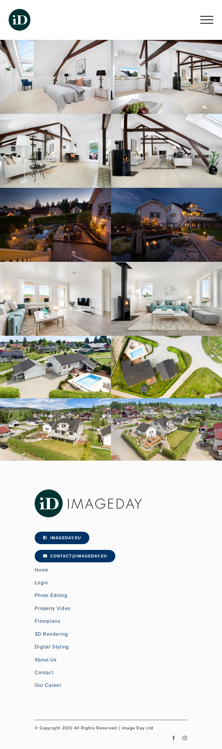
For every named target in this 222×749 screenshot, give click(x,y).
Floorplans (47, 621)
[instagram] (184, 738)
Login (41, 582)
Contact (44, 672)
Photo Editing (51, 595)
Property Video (53, 608)
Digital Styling (52, 646)
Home (42, 570)
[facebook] (173, 738)
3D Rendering (51, 634)
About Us (46, 659)
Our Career (48, 685)
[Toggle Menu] (207, 20)
